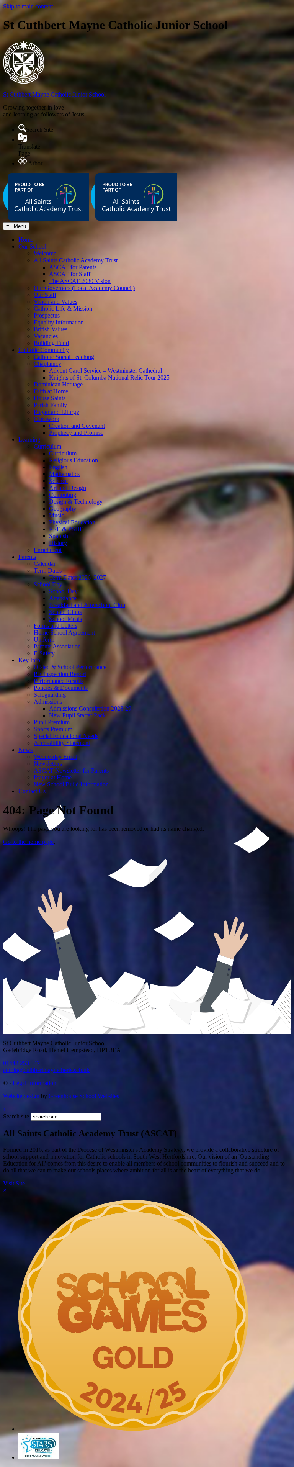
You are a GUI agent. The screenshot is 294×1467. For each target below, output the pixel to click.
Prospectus (47, 315)
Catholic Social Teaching (64, 357)
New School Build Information (71, 784)
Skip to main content (28, 6)
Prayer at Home (53, 777)
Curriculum (47, 446)
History (58, 543)
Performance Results (58, 681)
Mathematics (64, 474)
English (58, 467)
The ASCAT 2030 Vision (80, 281)
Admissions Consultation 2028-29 (90, 708)
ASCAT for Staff (69, 274)
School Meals (65, 619)
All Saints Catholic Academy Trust (76, 260)
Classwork (46, 419)
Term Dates (48, 570)
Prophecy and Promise (76, 432)
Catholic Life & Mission (63, 308)
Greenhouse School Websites (84, 1096)
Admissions (48, 701)
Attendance (63, 598)
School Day (48, 584)
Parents (27, 556)
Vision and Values (55, 301)
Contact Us (32, 791)
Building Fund (51, 343)
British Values (50, 329)
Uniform (44, 639)
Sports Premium (53, 729)
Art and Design (67, 488)
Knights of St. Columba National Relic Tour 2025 (109, 377)
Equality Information (59, 322)
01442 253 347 (21, 1063)
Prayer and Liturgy (56, 412)
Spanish (58, 536)
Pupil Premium (52, 722)
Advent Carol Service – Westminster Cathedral (105, 370)
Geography (62, 508)
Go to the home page (28, 841)
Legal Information (34, 1083)
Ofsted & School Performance (70, 667)
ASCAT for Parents (72, 267)
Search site (16, 1116)
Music (56, 515)
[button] (22, 128)
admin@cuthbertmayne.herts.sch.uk (46, 1070)
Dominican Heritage (58, 384)
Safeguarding (50, 694)
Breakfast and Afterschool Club (87, 605)
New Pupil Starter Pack (77, 715)
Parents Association (57, 646)
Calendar (45, 563)
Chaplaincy (47, 363)
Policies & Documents (61, 687)
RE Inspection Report (60, 674)
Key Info (29, 660)
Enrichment (48, 550)
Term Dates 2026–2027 (77, 577)
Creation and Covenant (77, 425)
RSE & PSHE (66, 529)
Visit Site (14, 1183)
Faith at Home (51, 391)
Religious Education (73, 460)
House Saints (49, 398)
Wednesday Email (55, 756)
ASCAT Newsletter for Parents (71, 770)
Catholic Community (43, 350)
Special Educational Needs (66, 736)
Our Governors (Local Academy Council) (84, 288)
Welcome (45, 253)
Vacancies (46, 336)
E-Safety (44, 653)
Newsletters (48, 763)
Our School (32, 246)
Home (25, 239)
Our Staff (45, 294)
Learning (29, 439)
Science (58, 481)
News (25, 750)
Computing (62, 494)
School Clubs (65, 612)
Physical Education (72, 522)
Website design (21, 1096)
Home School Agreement (64, 632)
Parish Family (50, 405)
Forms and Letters (55, 625)
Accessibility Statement (62, 743)
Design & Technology (76, 501)
